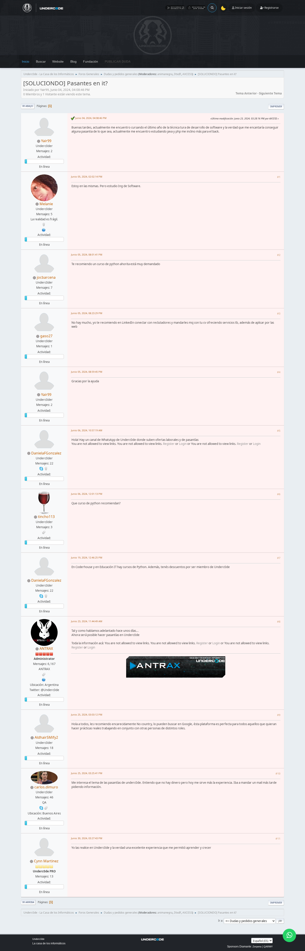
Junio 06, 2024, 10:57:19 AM (86, 430)
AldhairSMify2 (46, 737)
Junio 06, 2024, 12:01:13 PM (86, 493)
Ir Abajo (27, 106)
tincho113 (46, 516)
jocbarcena (46, 277)
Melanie (46, 203)
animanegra (165, 74)
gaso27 (46, 335)
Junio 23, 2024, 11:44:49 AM (86, 621)
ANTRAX (46, 648)
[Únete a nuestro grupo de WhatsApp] (289, 935)
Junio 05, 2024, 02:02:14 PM (86, 176)
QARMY (268, 946)
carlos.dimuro (46, 787)
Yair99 (46, 140)
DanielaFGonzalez (46, 453)
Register (169, 444)
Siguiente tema (270, 93)
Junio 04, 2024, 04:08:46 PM (91, 118)
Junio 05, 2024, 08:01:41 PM (86, 254)
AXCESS (187, 74)
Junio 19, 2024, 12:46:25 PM (86, 557)
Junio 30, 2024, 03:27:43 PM (86, 838)
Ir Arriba (28, 902)
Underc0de (38, 939)
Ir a (220, 920)
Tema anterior (246, 93)
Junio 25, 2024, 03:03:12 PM (86, 714)
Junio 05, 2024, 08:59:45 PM (86, 371)
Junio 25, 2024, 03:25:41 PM (86, 773)
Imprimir (276, 106)
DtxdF (177, 74)
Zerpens (257, 946)
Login (183, 444)
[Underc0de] (44, 679)
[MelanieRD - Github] (44, 229)
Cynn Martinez (46, 861)
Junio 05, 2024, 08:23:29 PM (86, 313)
